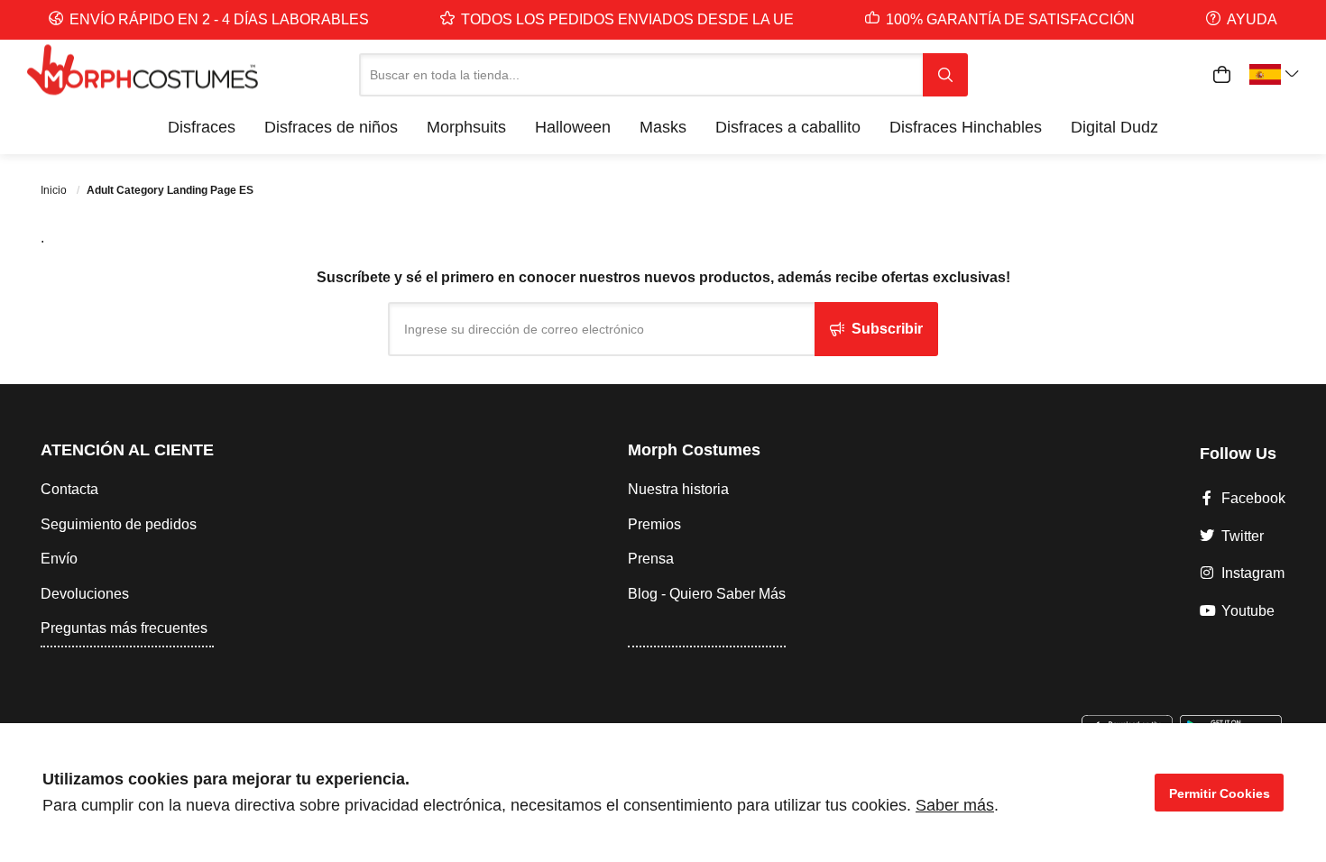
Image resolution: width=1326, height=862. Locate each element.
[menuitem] (201, 127)
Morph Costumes (694, 450)
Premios (654, 524)
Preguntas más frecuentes (124, 628)
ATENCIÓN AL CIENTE (127, 450)
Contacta (69, 489)
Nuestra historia (678, 489)
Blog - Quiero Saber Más (707, 593)
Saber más (955, 805)
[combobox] (641, 74)
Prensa (651, 558)
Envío (59, 558)
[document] (663, 792)
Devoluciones (85, 593)
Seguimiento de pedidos (119, 524)
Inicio (55, 190)
